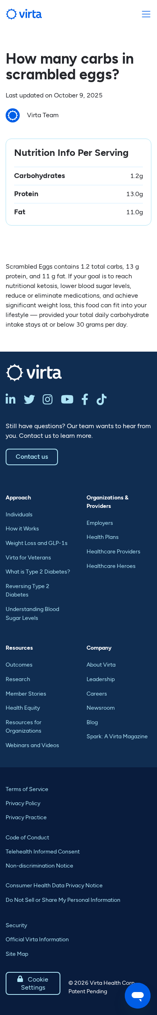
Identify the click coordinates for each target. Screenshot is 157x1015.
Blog (92, 722)
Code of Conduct (27, 837)
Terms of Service (27, 789)
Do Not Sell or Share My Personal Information (63, 900)
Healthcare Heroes (111, 566)
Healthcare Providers (113, 551)
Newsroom (101, 707)
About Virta (101, 664)
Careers (97, 693)
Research (18, 679)
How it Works (22, 528)
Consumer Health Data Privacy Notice (54, 885)
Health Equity (23, 707)
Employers (100, 523)
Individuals (19, 514)
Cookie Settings (32, 983)
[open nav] (146, 14)
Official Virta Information (37, 939)
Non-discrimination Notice (39, 865)
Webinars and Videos (32, 745)
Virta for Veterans (28, 557)
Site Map (17, 954)
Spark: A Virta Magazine (117, 736)
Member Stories (26, 693)
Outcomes (19, 664)
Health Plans (103, 537)
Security (16, 925)
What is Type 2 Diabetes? (38, 571)
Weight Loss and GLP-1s (37, 543)
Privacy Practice (26, 817)
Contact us (32, 456)
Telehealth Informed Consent (43, 851)
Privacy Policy (23, 803)
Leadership (101, 679)
